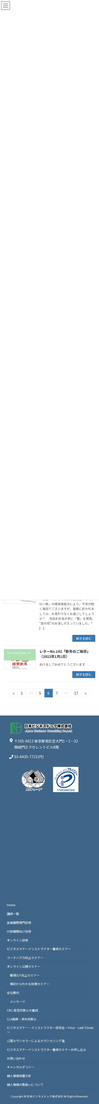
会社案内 (13, 992)
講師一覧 (13, 914)
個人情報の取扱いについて (25, 1084)
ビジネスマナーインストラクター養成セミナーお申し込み (46, 1049)
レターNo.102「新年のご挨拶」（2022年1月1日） (64, 654)
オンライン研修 (17, 940)
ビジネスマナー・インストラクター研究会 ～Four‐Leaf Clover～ (50, 1029)
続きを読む (83, 638)
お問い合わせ (16, 1058)
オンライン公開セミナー (23, 966)
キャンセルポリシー (20, 1067)
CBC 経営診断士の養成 (22, 1010)
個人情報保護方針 (19, 1076)
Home (11, 905)
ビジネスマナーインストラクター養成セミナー (39, 949)
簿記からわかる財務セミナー (30, 984)
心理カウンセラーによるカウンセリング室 (36, 1040)
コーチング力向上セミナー (25, 957)
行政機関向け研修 (19, 931)
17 (76, 693)
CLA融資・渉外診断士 (22, 1019)
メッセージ (17, 1001)
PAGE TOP (91, 1066)
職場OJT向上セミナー (25, 975)
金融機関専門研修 (19, 922)
